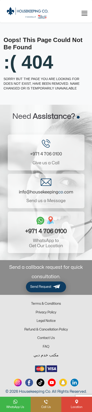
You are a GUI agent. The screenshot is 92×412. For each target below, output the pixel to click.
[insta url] (18, 382)
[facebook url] (29, 382)
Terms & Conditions (46, 303)
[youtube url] (52, 382)
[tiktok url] (40, 382)
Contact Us (46, 337)
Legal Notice (46, 320)
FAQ (46, 346)
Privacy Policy (46, 312)
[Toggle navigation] (84, 13)
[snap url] (63, 382)
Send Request (41, 286)
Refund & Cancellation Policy (46, 329)
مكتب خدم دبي (46, 355)
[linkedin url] (74, 382)
